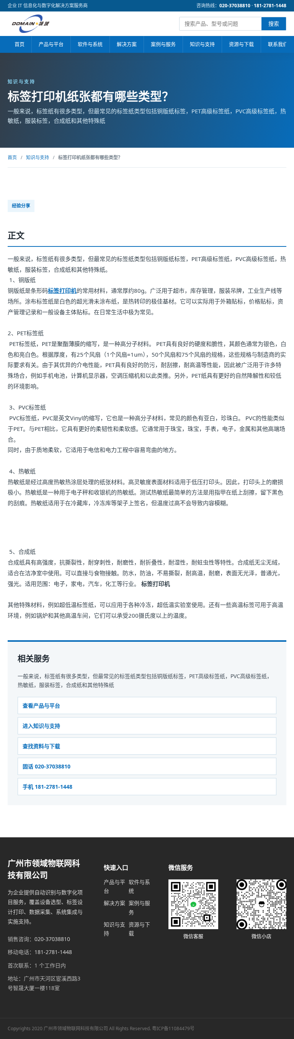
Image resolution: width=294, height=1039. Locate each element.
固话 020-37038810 (46, 766)
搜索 (273, 23)
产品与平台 (51, 44)
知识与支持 (202, 44)
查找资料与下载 (41, 746)
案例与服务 (163, 44)
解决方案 (127, 44)
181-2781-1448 (270, 5)
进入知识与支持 (41, 725)
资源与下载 (241, 44)
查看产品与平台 (41, 705)
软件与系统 (90, 44)
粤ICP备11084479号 (173, 1028)
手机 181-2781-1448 (47, 786)
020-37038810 (234, 5)
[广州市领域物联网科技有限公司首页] (31, 24)
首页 (19, 44)
